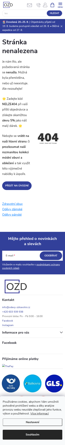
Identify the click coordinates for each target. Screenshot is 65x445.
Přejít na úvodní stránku (17, 187)
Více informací (39, 414)
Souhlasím (32, 435)
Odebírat (50, 255)
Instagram (8, 325)
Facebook (7, 320)
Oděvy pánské (12, 215)
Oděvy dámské (12, 209)
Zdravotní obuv (12, 204)
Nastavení (32, 422)
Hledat (54, 13)
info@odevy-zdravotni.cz (16, 307)
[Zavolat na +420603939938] (38, 5)
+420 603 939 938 (12, 311)
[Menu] (60, 5)
